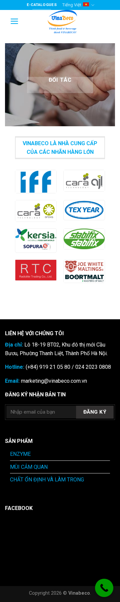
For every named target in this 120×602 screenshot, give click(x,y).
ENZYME (20, 454)
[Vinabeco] (62, 21)
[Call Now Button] (104, 588)
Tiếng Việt (71, 4)
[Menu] (14, 21)
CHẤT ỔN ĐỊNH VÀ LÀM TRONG (47, 479)
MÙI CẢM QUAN (29, 467)
